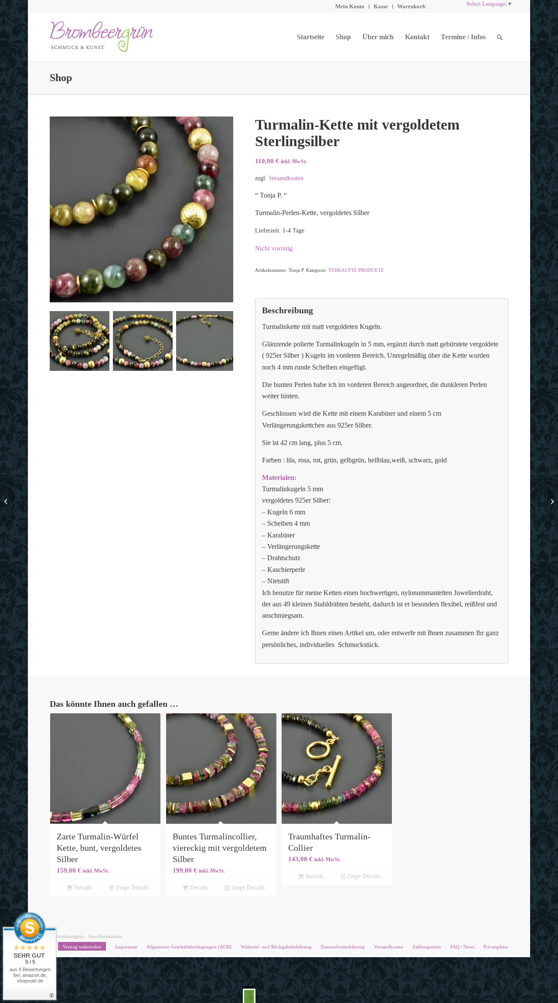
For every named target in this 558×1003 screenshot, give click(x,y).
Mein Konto (349, 6)
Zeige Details (131, 887)
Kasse (381, 6)
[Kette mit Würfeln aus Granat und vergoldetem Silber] (7, 502)
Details (82, 887)
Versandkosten (286, 178)
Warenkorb (411, 6)
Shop (61, 77)
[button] (249, 996)
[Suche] (499, 37)
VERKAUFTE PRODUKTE (356, 270)
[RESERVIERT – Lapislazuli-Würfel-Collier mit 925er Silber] (551, 502)
